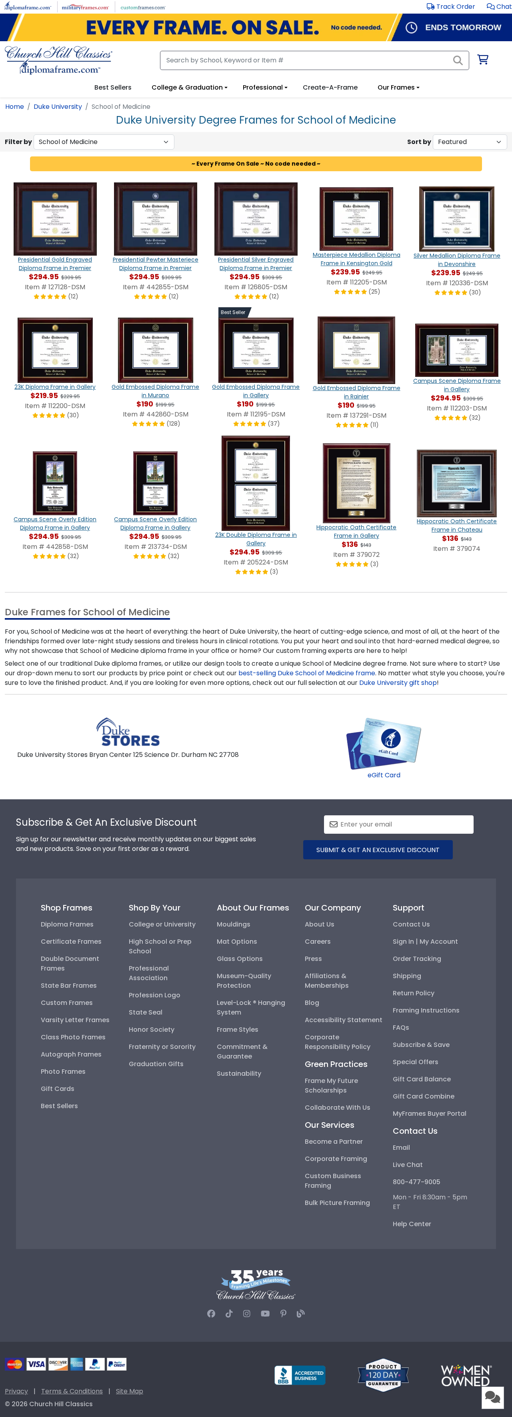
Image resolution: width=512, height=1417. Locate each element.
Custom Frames (67, 1002)
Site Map (129, 1391)
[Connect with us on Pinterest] (283, 1314)
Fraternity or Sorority (162, 1046)
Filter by (18, 141)
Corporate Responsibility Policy (337, 1042)
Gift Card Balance (422, 1079)
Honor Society (151, 1029)
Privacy (16, 1391)
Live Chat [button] (408, 1164)
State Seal (145, 1012)
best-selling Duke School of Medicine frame (306, 673)
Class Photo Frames (73, 1037)
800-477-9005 (416, 1182)
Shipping (407, 976)
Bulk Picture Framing (337, 1202)
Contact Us (411, 924)
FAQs (401, 1027)
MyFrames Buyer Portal (429, 1113)
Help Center (412, 1224)
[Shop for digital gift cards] (384, 743)
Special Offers (415, 1062)
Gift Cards (57, 1088)
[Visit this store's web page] (128, 731)
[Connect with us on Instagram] (246, 1314)
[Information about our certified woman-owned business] (466, 1374)
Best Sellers (59, 1106)
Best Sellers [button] (113, 87)
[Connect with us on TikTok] (229, 1314)
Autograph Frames (71, 1054)
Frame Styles (237, 1029)
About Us (319, 924)
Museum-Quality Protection (244, 980)
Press (313, 958)
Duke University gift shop (398, 682)
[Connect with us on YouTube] (265, 1314)
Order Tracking (417, 958)
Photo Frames (63, 1071)
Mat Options (237, 941)
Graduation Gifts (156, 1064)
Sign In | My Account (425, 941)
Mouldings (233, 924)
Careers (318, 941)
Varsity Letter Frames (75, 1020)
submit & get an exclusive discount (378, 850)
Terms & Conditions (72, 1391)
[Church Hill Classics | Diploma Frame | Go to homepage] (58, 60)
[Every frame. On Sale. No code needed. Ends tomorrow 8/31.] (256, 27)
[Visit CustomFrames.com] (143, 6)
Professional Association (149, 973)
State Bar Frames (69, 985)
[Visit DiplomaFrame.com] (27, 6)
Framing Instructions (426, 1010)
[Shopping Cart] (482, 61)
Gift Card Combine (423, 1096)
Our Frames (396, 87)
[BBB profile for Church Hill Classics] (300, 1374)
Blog (312, 1002)
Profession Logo (154, 995)
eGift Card (384, 775)
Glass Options (240, 958)
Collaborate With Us (337, 1107)
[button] (499, 6)
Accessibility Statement (343, 1020)
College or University (162, 924)
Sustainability (239, 1073)
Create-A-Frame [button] (330, 87)
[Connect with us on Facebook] (211, 1314)
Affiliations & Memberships (327, 980)
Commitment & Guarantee (242, 1051)
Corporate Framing (336, 1158)
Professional (263, 87)
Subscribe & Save (421, 1044)
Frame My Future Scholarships (331, 1085)
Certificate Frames (71, 941)
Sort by (419, 141)
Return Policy (413, 993)
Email (401, 1147)
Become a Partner (334, 1141)
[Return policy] (383, 1374)
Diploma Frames (67, 924)
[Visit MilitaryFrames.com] (85, 6)
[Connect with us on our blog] (301, 1314)
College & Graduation (187, 87)
